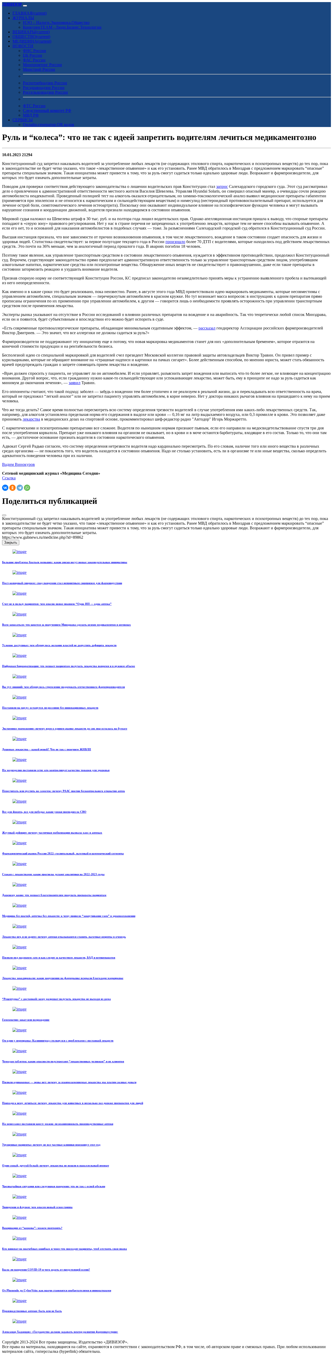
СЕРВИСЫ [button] (22, 120)
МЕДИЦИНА (31, 41)
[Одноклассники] (12, 488)
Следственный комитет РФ (47, 110)
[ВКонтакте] (5, 488)
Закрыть (10, 542)
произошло (175, 241)
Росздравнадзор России (44, 87)
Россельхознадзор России (45, 92)
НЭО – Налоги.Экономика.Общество (56, 22)
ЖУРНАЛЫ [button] (23, 18)
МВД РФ (31, 115)
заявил (74, 382)
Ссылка (9, 478)
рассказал (206, 328)
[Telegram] (20, 488)
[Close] (4, 515)
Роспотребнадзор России (45, 83)
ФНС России (34, 50)
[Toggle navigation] (25, 6)
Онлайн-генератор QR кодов (48, 124)
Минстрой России (39, 69)
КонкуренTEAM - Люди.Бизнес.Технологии (62, 27)
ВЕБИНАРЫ (31, 32)
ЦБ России (32, 55)
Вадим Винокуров (18, 464)
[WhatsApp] (27, 488)
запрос (222, 186)
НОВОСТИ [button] (22, 46)
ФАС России (34, 60)
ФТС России (34, 106)
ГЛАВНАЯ (29, 13)
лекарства (31, 419)
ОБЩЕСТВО (31, 36)
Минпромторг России (42, 64)
